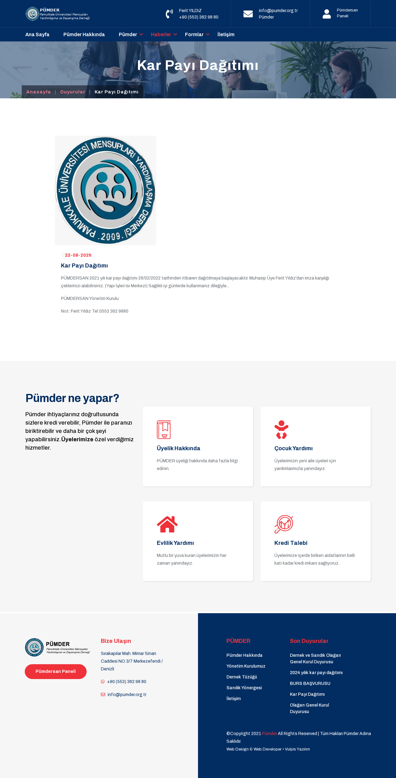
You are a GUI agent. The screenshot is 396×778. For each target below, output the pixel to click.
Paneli (342, 16)
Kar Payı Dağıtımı (307, 694)
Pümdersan (347, 10)
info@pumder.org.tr (278, 10)
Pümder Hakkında (84, 34)
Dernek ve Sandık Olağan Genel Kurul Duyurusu (315, 658)
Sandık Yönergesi (244, 688)
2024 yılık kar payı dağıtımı (316, 672)
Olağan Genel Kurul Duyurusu (309, 708)
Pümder (266, 17)
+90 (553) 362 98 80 (198, 17)
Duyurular (72, 91)
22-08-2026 (78, 255)
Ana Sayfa (37, 34)
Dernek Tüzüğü (241, 677)
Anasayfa (38, 91)
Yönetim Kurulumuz (245, 666)
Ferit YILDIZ (190, 10)
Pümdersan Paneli (56, 671)
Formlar (194, 34)
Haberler (161, 34)
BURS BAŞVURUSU (310, 683)
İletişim (226, 34)
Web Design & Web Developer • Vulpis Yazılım (268, 749)
